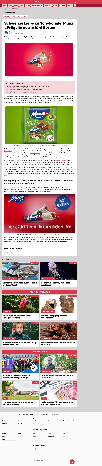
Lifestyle (4, 423)
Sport (34, 418)
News (3, 418)
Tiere (19, 436)
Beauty (4, 439)
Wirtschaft (5, 420)
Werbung (12, 454)
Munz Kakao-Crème (34, 162)
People (65, 418)
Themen (20, 423)
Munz (10, 32)
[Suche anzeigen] (73, 2)
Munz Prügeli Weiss (18, 187)
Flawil (16, 8)
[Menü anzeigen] (75, 2)
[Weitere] (75, 5)
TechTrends (66, 436)
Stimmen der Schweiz (68, 420)
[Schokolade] (39, 12)
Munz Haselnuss (35, 153)
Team (18, 454)
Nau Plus (35, 420)
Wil (13, 8)
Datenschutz (35, 454)
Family (64, 433)
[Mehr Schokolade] (39, 292)
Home (4, 8)
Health (4, 433)
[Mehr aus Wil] (39, 352)
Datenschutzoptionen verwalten (61, 454)
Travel (34, 436)
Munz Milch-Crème (61, 160)
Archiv (34, 423)
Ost (9, 8)
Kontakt (28, 454)
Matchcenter (51, 418)
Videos (19, 420)
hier (5, 175)
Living (19, 433)
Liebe (34, 433)
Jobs (22, 454)
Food (3, 436)
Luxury (49, 433)
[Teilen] (72, 461)
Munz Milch (8, 151)
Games (49, 420)
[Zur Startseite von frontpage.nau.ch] (39, 2)
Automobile (51, 436)
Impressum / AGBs (45, 454)
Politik (19, 418)
